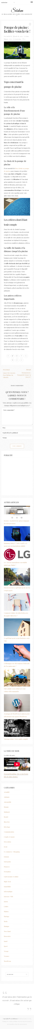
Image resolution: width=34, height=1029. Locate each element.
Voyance (6, 956)
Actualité (7, 792)
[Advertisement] (17, 475)
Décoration (7, 842)
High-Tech (7, 882)
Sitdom (17, 11)
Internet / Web (8, 896)
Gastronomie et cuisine (11, 877)
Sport (6, 946)
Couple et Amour (9, 837)
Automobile (7, 802)
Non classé (7, 931)
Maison (6, 39)
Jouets (6, 901)
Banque (6, 807)
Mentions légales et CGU (24, 1018)
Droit (5, 847)
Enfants (6, 857)
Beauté (6, 817)
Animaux (6, 797)
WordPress (7, 961)
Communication (9, 832)
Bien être (7, 822)
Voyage (6, 951)
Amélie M (9, 36)
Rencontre (7, 936)
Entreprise (7, 862)
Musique (6, 926)
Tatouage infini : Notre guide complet (16, 739)
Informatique (8, 891)
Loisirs (6, 906)
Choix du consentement (20, 1024)
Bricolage (7, 827)
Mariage (6, 916)
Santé (5, 941)
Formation (7, 872)
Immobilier (7, 887)
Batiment (7, 812)
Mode (5, 921)
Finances (7, 867)
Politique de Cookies (7, 1021)
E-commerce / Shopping (12, 852)
